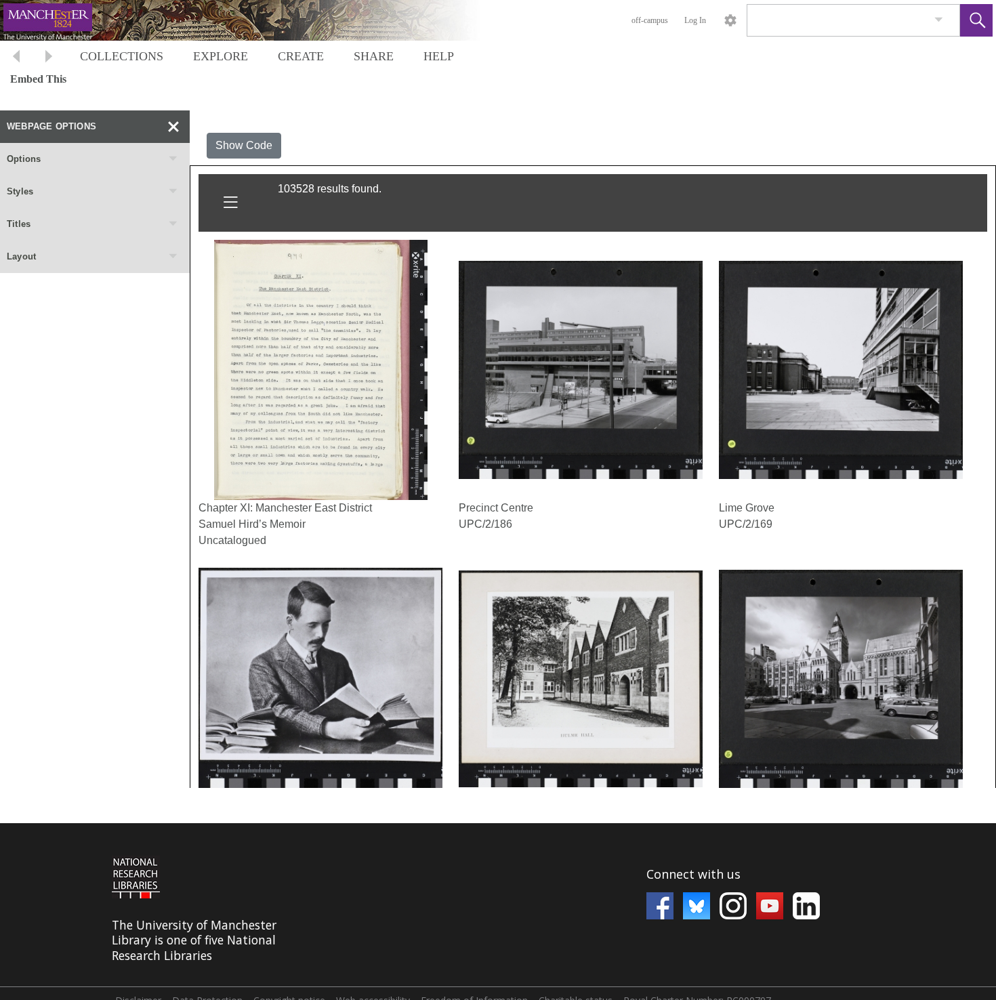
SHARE (374, 56)
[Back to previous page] (16, 58)
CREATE (301, 56)
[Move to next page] (49, 58)
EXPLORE (220, 56)
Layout (21, 256)
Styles (20, 191)
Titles (18, 224)
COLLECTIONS (121, 56)
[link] (939, 20)
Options (24, 159)
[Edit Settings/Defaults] (730, 20)
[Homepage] (255, 20)
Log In (695, 20)
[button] (976, 20)
